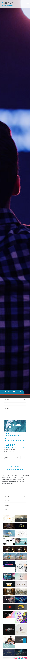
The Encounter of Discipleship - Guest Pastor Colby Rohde (14, 440)
